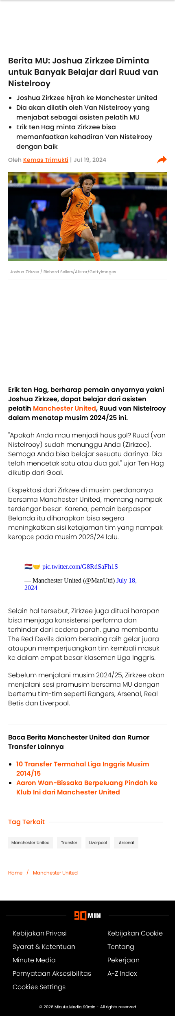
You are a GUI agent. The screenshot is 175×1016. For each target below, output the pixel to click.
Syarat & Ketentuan (44, 946)
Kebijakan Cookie (135, 933)
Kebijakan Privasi (40, 933)
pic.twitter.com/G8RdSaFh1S (80, 566)
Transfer (69, 843)
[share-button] (162, 160)
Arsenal (126, 843)
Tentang (120, 946)
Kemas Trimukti (45, 160)
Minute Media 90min (75, 1007)
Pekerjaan (123, 960)
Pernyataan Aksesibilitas (52, 973)
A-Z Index (122, 973)
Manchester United (30, 843)
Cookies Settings (39, 987)
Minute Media (34, 960)
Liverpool (98, 843)
